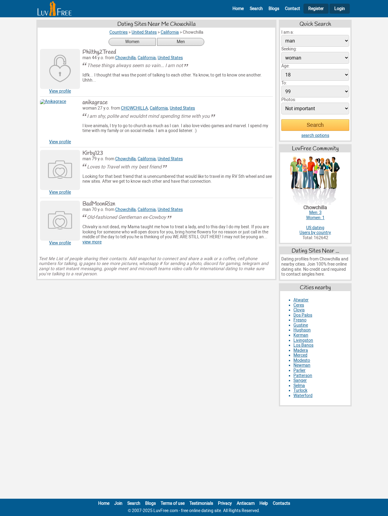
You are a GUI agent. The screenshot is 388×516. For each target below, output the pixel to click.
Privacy (225, 503)
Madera (300, 350)
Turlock (300, 390)
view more (92, 242)
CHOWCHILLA (134, 108)
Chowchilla (125, 57)
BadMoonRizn (98, 204)
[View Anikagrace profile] (60, 119)
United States (170, 57)
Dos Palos (302, 315)
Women (132, 41)
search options (315, 135)
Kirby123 (92, 153)
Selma (299, 385)
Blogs (274, 8)
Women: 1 (315, 217)
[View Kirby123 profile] (60, 170)
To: (284, 83)
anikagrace (95, 103)
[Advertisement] (194, 453)
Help (263, 503)
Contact (292, 8)
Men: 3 (315, 212)
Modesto (301, 360)
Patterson (302, 375)
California (147, 57)
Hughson (302, 330)
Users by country (315, 232)
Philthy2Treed (99, 52)
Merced (300, 355)
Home (238, 8)
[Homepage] (55, 8)
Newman (301, 365)
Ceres (298, 305)
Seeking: (289, 49)
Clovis (299, 310)
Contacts (281, 503)
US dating (315, 227)
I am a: (287, 32)
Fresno (299, 320)
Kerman (300, 335)
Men (181, 41)
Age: (285, 66)
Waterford (303, 395)
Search (256, 8)
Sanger (300, 380)
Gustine (300, 325)
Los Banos (303, 345)
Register (316, 8)
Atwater (301, 300)
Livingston (303, 340)
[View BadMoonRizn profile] (60, 221)
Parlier (299, 370)
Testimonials (201, 503)
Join (118, 503)
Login (339, 8)
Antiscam (246, 503)
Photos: (288, 99)
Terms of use (173, 503)
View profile (60, 91)
